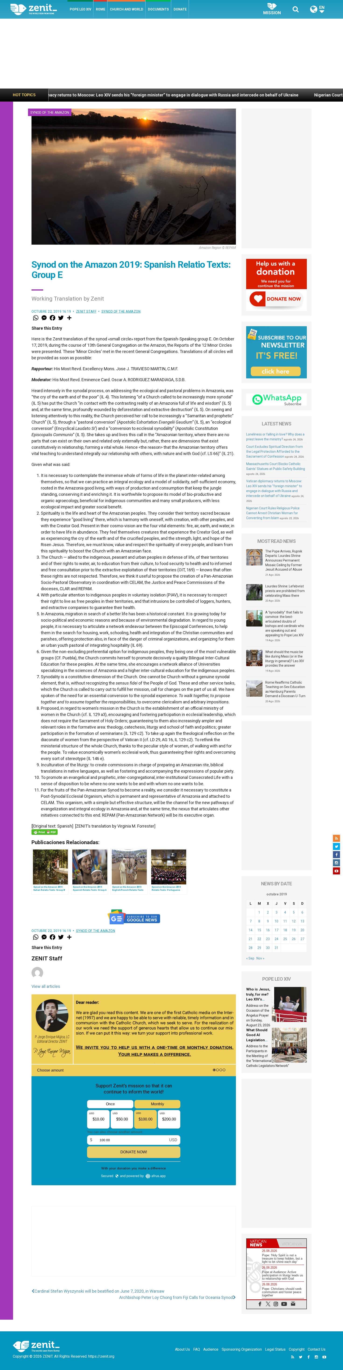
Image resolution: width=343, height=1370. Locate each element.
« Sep (250, 958)
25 (285, 939)
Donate (180, 9)
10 (276, 921)
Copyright (296, 1349)
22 (259, 939)
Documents (158, 9)
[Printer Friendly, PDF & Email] (45, 832)
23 (268, 939)
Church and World (126, 9)
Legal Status (275, 1349)
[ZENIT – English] (38, 9)
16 (268, 930)
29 (259, 948)
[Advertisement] (172, 53)
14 (250, 930)
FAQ (196, 1349)
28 (250, 948)
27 (302, 939)
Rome (100, 9)
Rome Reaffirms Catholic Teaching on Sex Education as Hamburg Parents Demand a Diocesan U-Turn (285, 689)
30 (268, 948)
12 (294, 921)
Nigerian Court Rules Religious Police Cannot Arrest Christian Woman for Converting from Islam (273, 513)
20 (302, 930)
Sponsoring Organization (242, 1349)
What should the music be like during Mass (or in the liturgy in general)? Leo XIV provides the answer (284, 659)
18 (285, 930)
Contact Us (317, 1349)
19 (294, 930)
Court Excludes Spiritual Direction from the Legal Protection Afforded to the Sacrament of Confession (274, 451)
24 (276, 939)
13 (302, 921)
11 (285, 921)
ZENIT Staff (86, 311)
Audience (210, 1349)
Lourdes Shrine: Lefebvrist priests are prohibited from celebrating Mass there (285, 590)
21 (250, 939)
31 (276, 948)
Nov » (260, 958)
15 (259, 930)
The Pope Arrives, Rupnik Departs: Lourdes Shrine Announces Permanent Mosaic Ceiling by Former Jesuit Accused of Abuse (283, 560)
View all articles (46, 986)
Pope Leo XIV (80, 9)
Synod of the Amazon (49, 112)
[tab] (261, 1243)
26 (294, 939)
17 (276, 930)
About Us (182, 1349)
